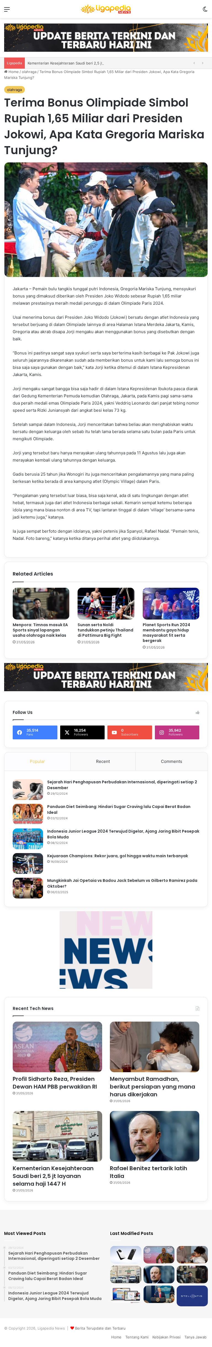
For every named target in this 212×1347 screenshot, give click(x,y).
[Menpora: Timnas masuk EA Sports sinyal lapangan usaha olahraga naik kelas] (41, 604)
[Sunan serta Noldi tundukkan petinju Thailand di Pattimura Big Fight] (106, 604)
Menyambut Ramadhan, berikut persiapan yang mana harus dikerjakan (152, 1086)
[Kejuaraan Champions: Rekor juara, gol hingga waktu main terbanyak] (28, 863)
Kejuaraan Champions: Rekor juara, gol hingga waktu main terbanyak (117, 856)
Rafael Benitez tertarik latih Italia (55, 63)
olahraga (29, 71)
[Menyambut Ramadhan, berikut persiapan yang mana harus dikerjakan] (154, 1047)
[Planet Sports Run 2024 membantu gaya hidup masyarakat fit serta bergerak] (171, 604)
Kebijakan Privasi (166, 1337)
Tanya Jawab (195, 1337)
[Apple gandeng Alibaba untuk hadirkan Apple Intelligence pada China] (125, 1294)
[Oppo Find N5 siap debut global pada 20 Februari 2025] (125, 1255)
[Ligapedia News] (106, 9)
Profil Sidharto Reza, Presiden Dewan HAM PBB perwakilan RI (55, 1082)
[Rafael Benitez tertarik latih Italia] (154, 1136)
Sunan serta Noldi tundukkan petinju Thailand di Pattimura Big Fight (105, 630)
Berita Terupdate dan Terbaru (100, 1328)
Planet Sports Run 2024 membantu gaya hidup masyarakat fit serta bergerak (166, 632)
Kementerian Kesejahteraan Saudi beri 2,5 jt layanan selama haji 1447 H (53, 1176)
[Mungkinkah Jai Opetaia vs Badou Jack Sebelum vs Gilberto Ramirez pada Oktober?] (28, 888)
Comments (171, 761)
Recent (103, 761)
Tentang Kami (137, 1337)
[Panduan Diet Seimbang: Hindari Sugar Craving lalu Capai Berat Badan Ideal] (28, 814)
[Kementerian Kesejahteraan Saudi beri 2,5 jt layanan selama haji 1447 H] (57, 1136)
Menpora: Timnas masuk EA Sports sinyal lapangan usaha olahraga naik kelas (40, 630)
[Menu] (7, 11)
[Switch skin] (205, 11)
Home (13, 71)
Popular (37, 761)
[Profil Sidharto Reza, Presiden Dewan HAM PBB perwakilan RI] (57, 1047)
